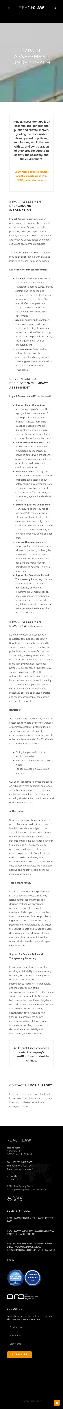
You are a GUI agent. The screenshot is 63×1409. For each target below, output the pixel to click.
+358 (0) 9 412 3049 (22, 1165)
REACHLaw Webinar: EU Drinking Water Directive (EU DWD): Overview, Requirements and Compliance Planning (31, 1246)
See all (10, 1259)
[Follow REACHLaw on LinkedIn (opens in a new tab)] (9, 1198)
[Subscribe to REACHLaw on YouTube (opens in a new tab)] (20, 1198)
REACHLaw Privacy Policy (20, 1186)
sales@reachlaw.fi (24, 1169)
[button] (55, 7)
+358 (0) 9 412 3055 (22, 1162)
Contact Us (13, 1179)
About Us (12, 1176)
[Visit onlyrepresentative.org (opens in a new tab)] (22, 1292)
